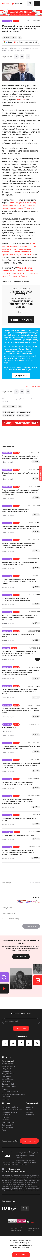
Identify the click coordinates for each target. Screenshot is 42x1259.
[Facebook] (16, 56)
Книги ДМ (6, 1115)
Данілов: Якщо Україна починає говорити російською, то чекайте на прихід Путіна (17, 783)
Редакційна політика (10, 1107)
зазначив (20, 99)
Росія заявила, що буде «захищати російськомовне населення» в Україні (16, 599)
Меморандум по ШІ (9, 1112)
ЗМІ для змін (7, 1069)
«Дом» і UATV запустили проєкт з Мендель (18, 835)
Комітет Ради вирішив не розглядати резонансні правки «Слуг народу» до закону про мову (20, 527)
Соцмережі (32, 1103)
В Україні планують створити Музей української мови (20, 474)
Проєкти (6, 1057)
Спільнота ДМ (21, 957)
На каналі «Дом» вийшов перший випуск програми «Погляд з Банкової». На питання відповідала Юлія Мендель (18, 801)
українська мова (24, 412)
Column (16, 724)
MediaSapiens (7, 1064)
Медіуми (5, 1099)
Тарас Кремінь (9, 415)
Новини (16, 21)
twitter (28, 1110)
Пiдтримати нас (29, 1141)
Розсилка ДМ (7, 1127)
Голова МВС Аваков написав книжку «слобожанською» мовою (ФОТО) (16, 510)
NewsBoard (6, 1076)
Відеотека (6, 1081)
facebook (29, 1107)
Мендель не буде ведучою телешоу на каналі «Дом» (19, 819)
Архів (4, 1130)
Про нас (6, 1103)
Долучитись (21, 375)
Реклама (5, 1117)
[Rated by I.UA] (30, 1222)
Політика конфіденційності (12, 1110)
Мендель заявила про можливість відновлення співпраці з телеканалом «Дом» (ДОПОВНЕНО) (20, 457)
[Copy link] (28, 56)
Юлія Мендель (9, 412)
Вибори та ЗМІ (8, 1084)
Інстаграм (30, 1115)
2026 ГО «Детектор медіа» (15, 1171)
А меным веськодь (9, 728)
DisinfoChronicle (8, 1079)
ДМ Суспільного (8, 1066)
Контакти (6, 1120)
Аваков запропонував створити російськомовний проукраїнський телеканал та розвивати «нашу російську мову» (21, 765)
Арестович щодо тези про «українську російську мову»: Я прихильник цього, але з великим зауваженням (20, 617)
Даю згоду (21, 1255)
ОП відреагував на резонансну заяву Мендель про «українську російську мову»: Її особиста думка (19, 692)
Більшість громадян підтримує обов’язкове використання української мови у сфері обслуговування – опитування (18, 545)
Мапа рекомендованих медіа (13, 1094)
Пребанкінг (6, 1071)
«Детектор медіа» (33, 386)
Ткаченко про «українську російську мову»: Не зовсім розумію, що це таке (19, 563)
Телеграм (29, 1112)
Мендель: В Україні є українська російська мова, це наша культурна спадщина (21, 747)
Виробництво (7, 832)
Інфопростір (7, 21)
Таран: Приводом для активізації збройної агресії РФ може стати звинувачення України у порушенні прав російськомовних (20, 672)
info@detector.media (12, 1169)
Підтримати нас (8, 1122)
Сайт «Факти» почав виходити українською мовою (18, 635)
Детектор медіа (8, 1061)
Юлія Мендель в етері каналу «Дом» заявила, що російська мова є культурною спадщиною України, (19, 205)
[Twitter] (22, 56)
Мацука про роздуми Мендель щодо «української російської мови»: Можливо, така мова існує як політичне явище (20, 492)
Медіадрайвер (8, 1074)
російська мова (24, 415)
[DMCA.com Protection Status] (12, 1222)
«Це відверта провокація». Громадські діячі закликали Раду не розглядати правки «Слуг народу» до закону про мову (18, 852)
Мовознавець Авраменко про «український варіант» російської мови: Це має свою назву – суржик (19, 581)
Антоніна (6, 648)
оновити (35, 897)
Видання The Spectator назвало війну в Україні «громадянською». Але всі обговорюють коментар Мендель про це (19, 653)
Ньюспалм (6, 1097)
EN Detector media (9, 1087)
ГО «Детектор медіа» (10, 1092)
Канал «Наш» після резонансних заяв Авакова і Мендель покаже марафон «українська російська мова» (20, 711)
